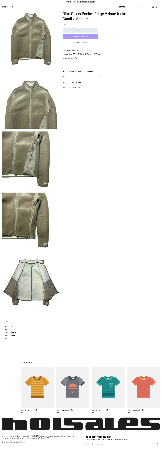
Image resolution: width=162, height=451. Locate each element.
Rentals (8, 330)
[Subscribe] (157, 443)
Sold (7, 339)
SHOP (7, 322)
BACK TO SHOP (7, 7)
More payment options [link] (80, 42)
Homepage (8, 327)
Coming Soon (10, 336)
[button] (122, 7)
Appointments (10, 333)
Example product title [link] (29, 410)
